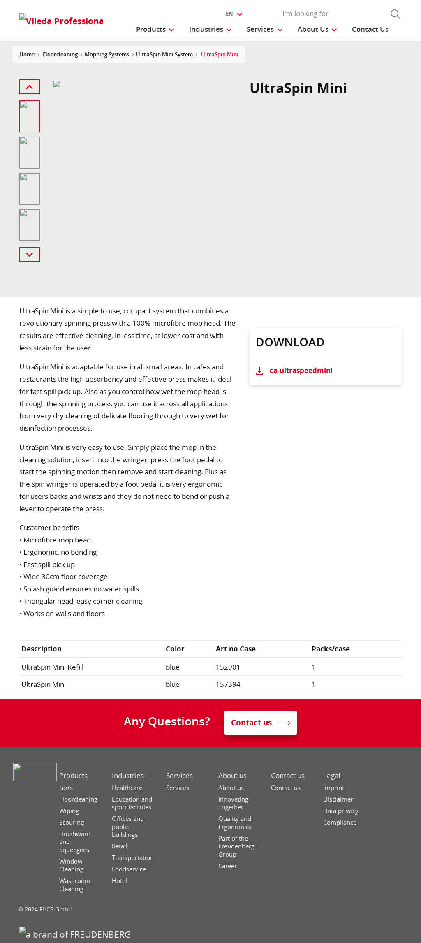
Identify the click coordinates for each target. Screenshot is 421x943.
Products (73, 775)
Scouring (71, 822)
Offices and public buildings (128, 827)
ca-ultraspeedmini (301, 370)
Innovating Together (233, 803)
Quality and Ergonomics (235, 823)
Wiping (69, 811)
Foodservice (129, 869)
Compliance (339, 822)
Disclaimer (338, 799)
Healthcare (127, 788)
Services (179, 775)
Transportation (133, 858)
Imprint (333, 788)
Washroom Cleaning (74, 885)
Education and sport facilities (132, 803)
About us (232, 775)
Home (27, 54)
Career (227, 866)
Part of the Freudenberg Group (236, 846)
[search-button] (395, 14)
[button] (155, 29)
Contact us (288, 775)
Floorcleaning (78, 799)
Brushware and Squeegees (74, 842)
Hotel (119, 881)
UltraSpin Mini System (164, 54)
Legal (331, 775)
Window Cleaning (71, 865)
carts (66, 788)
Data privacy (341, 811)
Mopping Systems (107, 54)
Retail (119, 846)
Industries (128, 775)
